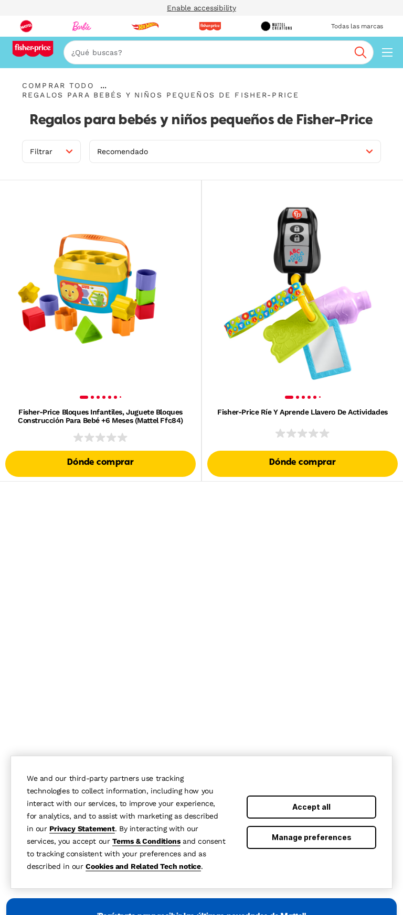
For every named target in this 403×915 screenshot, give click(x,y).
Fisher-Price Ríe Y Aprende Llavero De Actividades (302, 412)
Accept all (311, 806)
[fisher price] (210, 26)
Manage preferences (312, 837)
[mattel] (26, 26)
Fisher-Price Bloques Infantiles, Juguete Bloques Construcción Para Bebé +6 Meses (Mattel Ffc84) (100, 416)
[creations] (276, 26)
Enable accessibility (201, 8)
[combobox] (218, 52)
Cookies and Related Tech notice (143, 866)
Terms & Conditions (146, 841)
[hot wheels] (144, 26)
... (103, 85)
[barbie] (82, 26)
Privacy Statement (82, 828)
